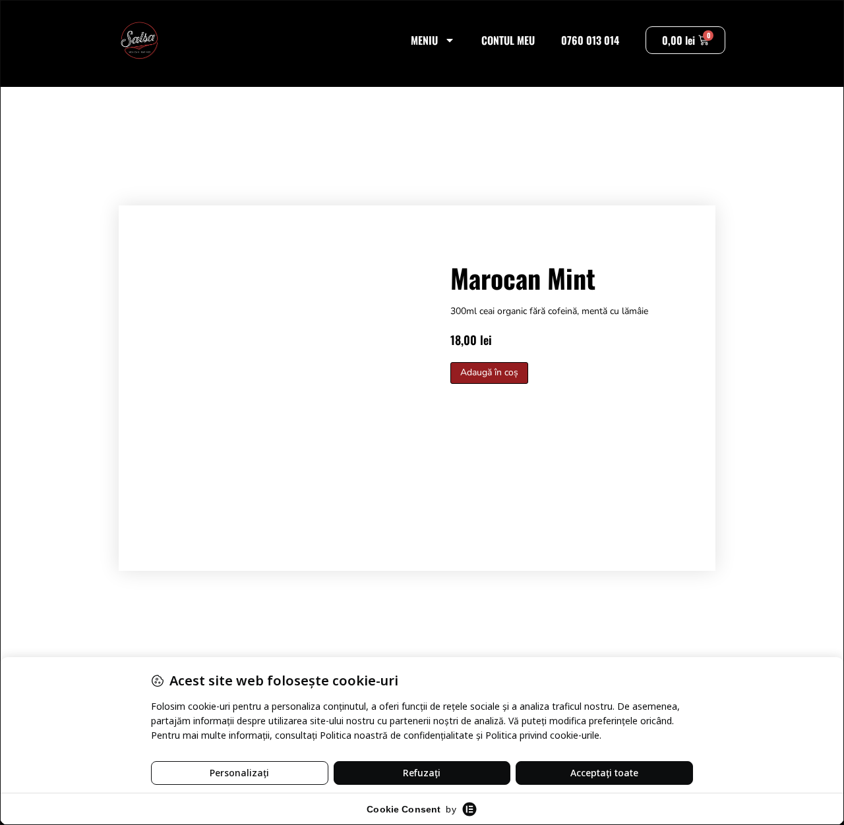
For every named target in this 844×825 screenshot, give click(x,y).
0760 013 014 (590, 40)
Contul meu (508, 40)
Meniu (424, 40)
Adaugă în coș (489, 372)
